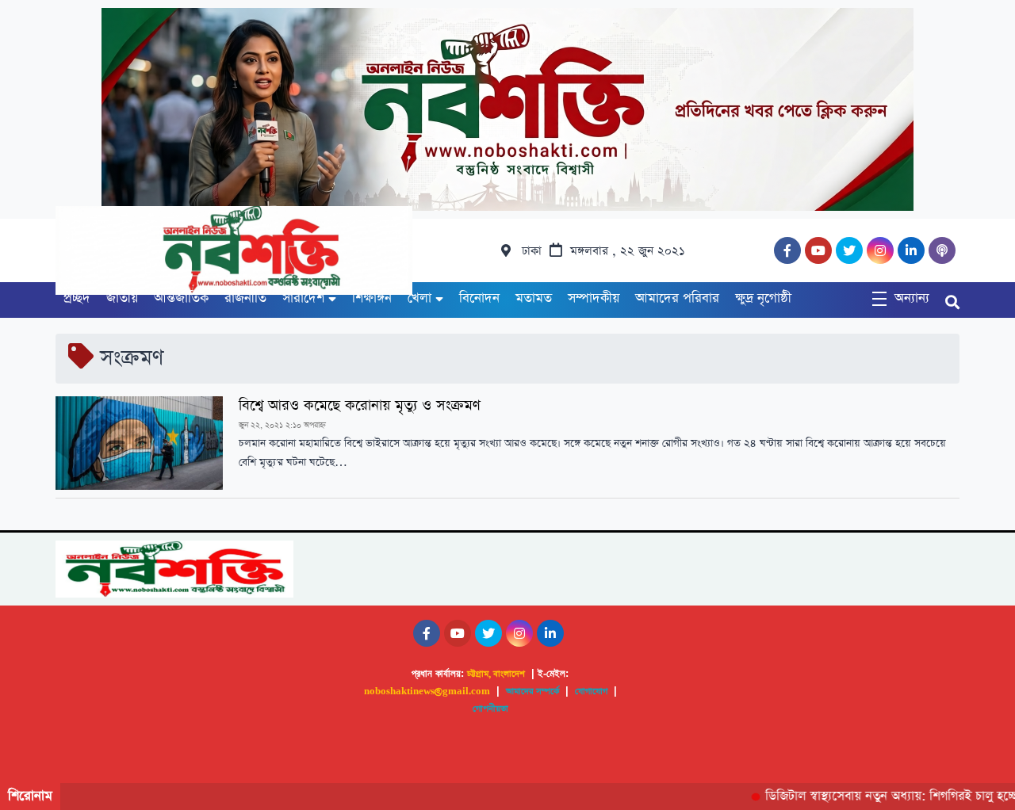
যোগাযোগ (591, 691)
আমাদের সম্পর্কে (532, 691)
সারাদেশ (303, 298)
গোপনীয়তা (490, 709)
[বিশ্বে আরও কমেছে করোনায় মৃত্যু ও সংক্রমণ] (139, 443)
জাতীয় (122, 298)
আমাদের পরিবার (677, 298)
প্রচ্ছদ (76, 298)
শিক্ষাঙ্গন (372, 298)
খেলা (419, 298)
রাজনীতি (245, 298)
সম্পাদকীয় (593, 298)
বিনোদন (479, 298)
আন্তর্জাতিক (181, 298)
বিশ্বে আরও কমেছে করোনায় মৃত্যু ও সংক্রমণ (360, 405)
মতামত (533, 298)
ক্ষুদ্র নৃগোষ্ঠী (763, 298)
